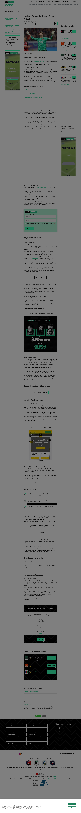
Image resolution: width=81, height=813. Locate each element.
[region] (40, 806)
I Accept (72, 804)
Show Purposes (72, 807)
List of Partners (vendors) (41, 807)
